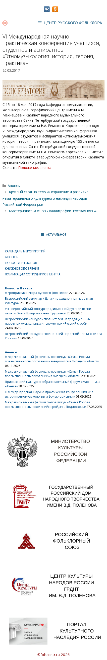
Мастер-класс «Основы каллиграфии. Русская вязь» (53, 210)
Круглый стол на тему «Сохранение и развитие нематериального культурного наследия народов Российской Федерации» (45, 198)
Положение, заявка (34, 167)
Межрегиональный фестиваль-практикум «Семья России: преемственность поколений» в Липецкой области (48, 373)
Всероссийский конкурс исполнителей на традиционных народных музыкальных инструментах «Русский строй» (47, 321)
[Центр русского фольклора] (4, 23)
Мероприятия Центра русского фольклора (36, 293)
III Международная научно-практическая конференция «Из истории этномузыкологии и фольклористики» (49, 394)
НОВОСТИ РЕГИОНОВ (21, 263)
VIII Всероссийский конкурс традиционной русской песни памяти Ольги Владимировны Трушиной (48, 311)
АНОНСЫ (11, 257)
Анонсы (14, 185)
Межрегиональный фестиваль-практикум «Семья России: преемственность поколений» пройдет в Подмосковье (48, 404)
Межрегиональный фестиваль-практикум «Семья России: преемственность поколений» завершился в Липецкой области (52, 359)
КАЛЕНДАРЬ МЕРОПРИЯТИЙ (25, 251)
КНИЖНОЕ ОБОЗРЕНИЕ (22, 268)
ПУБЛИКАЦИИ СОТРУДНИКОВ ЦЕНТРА (32, 274)
